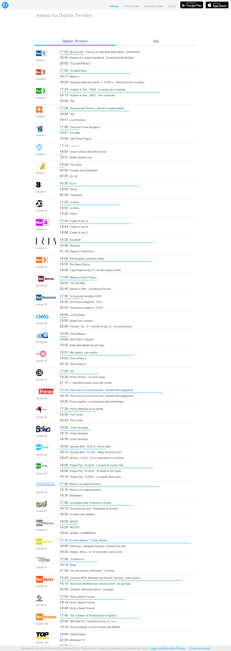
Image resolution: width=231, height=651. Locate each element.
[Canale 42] (46, 450)
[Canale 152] (46, 638)
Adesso (114, 6)
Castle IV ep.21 (74, 232)
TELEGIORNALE (75, 63)
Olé (67, 370)
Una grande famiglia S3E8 (80, 295)
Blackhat (70, 245)
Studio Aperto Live (76, 157)
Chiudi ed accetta (199, 648)
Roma (68, 188)
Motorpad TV (72, 639)
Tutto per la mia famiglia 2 (80, 126)
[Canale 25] (46, 300)
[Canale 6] (46, 149)
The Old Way (72, 282)
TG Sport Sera (73, 70)
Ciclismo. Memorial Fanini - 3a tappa (86, 589)
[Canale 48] (46, 525)
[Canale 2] (46, 74)
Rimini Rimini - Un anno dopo (82, 376)
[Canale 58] (46, 581)
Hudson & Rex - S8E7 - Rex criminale (87, 94)
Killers (68, 213)
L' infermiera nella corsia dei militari (86, 382)
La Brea (69, 201)
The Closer (71, 414)
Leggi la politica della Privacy (167, 648)
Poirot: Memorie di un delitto (81, 408)
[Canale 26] (46, 319)
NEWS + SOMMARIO (78, 532)
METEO (69, 526)
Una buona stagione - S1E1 (81, 301)
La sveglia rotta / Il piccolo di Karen (85, 502)
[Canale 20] (46, 206)
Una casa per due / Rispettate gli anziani (89, 508)
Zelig (68, 564)
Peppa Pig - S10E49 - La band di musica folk (91, 464)
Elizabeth (70, 239)
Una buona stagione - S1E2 (81, 307)
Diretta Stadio (73, 633)
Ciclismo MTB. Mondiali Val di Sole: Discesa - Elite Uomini (100, 577)
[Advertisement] (115, 27)
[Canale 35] (46, 394)
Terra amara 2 (73, 357)
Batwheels (71, 495)
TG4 (67, 113)
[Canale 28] (46, 337)
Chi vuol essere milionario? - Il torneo (87, 570)
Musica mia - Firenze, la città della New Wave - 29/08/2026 (100, 51)
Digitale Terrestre (75, 40)
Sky (156, 40)
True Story (71, 164)
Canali (172, 6)
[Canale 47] (46, 506)
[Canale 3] (46, 93)
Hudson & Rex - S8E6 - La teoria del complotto (93, 89)
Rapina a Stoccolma (77, 250)
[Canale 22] (46, 243)
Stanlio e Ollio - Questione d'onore (85, 288)
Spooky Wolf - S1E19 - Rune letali (85, 446)
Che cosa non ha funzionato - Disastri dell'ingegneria (96, 389)
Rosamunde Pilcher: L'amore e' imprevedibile (92, 107)
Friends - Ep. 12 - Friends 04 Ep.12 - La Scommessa (96, 326)
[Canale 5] (46, 131)
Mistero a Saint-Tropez (78, 276)
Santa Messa (72, 333)
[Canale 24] (46, 281)
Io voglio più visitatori (77, 513)
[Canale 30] (46, 356)
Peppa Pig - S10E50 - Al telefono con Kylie (90, 470)
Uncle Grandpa (74, 427)
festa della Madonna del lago (82, 344)
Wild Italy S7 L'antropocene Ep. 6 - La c (88, 620)
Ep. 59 (68, 175)
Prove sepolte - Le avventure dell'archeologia (92, 401)
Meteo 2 (69, 76)
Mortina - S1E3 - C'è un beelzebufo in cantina (92, 457)
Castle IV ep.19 (74, 220)
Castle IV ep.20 (74, 226)
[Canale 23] (46, 262)
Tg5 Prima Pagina (75, 138)
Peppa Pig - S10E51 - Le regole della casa (90, 476)
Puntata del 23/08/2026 (79, 170)
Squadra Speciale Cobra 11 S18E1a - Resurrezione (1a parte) (102, 81)
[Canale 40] (46, 431)
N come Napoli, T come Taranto (84, 539)
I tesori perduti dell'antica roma (83, 151)
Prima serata (131, 6)
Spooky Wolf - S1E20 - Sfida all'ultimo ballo (91, 451)
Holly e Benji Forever (77, 596)
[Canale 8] (46, 187)
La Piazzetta (72, 314)
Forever (69, 145)
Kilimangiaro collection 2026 (82, 258)
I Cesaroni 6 (72, 558)
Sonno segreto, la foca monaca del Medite (90, 626)
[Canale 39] (46, 412)
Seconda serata (153, 6)
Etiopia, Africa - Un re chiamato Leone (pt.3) (91, 551)
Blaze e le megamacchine (80, 483)
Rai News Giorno (75, 263)
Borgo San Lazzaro (76, 320)
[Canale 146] (46, 619)
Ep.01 (68, 183)
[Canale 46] (46, 488)
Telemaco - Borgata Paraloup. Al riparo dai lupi (93, 545)
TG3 (67, 100)
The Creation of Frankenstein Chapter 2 (88, 615)
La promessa (72, 119)
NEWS (69, 521)
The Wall (70, 132)
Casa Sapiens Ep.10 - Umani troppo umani (90, 269)
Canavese (71, 194)
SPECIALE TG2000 (77, 339)
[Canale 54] (46, 544)
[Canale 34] (46, 375)
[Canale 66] (46, 600)
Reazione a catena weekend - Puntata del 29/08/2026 (97, 57)
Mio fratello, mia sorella (78, 352)
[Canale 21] (46, 225)
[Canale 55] (46, 563)
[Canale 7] (46, 168)
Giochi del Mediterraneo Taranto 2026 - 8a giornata (95, 583)
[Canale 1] (46, 56)
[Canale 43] (46, 469)
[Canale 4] (46, 112)
